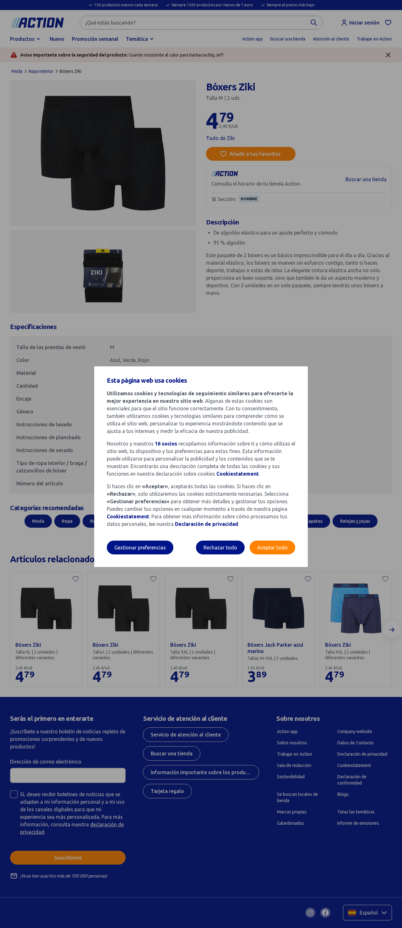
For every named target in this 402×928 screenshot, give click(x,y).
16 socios (166, 443)
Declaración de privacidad (206, 524)
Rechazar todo (220, 547)
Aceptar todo (272, 547)
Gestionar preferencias (140, 547)
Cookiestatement (237, 474)
